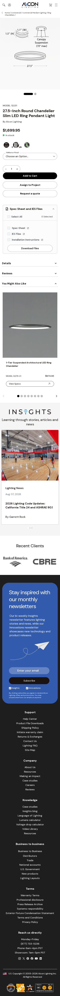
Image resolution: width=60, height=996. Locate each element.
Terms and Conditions (30, 917)
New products (30, 873)
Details (6, 263)
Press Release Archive (30, 904)
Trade (30, 860)
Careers (30, 785)
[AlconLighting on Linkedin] (40, 958)
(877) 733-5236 (30, 943)
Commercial (16, 13)
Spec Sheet (19, 228)
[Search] (4, 5)
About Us (30, 767)
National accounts (30, 864)
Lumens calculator (30, 820)
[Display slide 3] (25, 396)
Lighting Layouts (30, 878)
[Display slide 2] (21, 396)
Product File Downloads (30, 723)
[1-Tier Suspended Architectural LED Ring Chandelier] (30, 325)
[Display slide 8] (41, 396)
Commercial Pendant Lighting (34, 13)
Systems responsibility (30, 908)
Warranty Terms (30, 895)
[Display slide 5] (31, 396)
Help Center (30, 719)
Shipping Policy (30, 727)
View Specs (15, 383)
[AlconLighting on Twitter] (24, 958)
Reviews (7, 273)
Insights (16, 688)
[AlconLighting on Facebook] (32, 958)
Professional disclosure (30, 900)
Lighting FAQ (30, 745)
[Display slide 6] (35, 396)
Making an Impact (30, 776)
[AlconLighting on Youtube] (36, 958)
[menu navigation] (56, 5)
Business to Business (30, 851)
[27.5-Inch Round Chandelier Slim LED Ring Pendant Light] (28, 94)
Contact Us (30, 741)
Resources (30, 771)
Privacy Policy (30, 922)
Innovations (35, 688)
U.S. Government (30, 869)
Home (7, 13)
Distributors (30, 856)
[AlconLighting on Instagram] (19, 958)
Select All (16, 216)
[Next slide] (56, 396)
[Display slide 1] (18, 396)
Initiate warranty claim (30, 732)
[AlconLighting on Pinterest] (28, 958)
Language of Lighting (30, 815)
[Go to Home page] (30, 5)
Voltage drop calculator (30, 824)
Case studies (30, 780)
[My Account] (9, 5)
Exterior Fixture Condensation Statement (30, 913)
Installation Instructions (26, 239)
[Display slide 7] (38, 396)
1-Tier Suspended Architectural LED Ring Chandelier (28, 364)
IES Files (17, 234)
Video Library (30, 829)
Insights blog (30, 811)
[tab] (28, 528)
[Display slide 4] (28, 396)
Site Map (30, 750)
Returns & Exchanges (30, 736)
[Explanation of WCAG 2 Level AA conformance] (44, 988)
